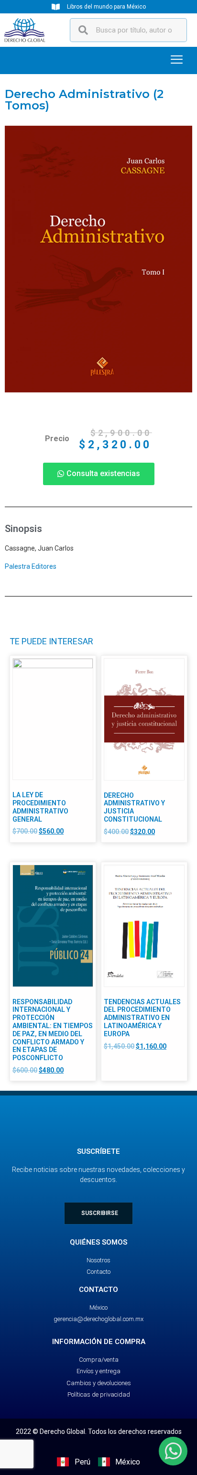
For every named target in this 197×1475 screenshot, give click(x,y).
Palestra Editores (30, 566)
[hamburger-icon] (176, 60)
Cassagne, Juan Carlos (39, 548)
